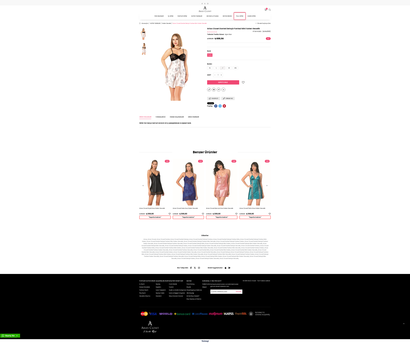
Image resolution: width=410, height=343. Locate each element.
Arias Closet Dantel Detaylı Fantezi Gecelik (168, 243)
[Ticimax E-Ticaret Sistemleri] (205, 341)
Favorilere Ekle (170, 214)
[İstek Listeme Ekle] (214, 89)
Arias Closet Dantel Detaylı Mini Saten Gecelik (246, 243)
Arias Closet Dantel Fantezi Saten (252, 248)
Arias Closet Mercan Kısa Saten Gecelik (219, 208)
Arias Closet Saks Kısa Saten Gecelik (185, 208)
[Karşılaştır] (218, 89)
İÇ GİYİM (170, 16)
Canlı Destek (173, 284)
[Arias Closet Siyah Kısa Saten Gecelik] (155, 182)
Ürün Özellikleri (145, 117)
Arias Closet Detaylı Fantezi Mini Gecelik (217, 254)
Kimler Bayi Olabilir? (193, 296)
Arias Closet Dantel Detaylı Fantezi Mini (226, 239)
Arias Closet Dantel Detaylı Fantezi (201, 239)
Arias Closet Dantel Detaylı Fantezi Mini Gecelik (200, 241)
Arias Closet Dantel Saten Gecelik (185, 252)
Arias (145, 239)
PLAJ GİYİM (239, 16)
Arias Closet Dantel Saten (164, 252)
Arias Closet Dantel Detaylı (179, 239)
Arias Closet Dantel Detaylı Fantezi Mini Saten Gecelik (165, 241)
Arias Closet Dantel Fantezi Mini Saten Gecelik (197, 248)
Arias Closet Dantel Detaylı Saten (176, 246)
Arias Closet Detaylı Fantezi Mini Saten (158, 254)
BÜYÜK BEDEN (227, 16)
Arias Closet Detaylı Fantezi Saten (242, 254)
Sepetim (158, 287)
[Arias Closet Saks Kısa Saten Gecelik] (188, 182)
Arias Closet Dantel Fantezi (250, 246)
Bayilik (189, 287)
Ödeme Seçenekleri (177, 117)
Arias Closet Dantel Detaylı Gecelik (229, 246)
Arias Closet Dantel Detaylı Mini (193, 243)
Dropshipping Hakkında (194, 290)
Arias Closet (152, 239)
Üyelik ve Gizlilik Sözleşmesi (177, 290)
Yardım (171, 287)
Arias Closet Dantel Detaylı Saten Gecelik (202, 246)
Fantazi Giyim (143, 290)
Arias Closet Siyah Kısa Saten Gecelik (152, 208)
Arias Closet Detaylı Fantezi (240, 252)
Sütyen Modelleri (144, 287)
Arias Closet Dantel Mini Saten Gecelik (244, 250)
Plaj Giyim (142, 293)
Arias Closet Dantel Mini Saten (220, 250)
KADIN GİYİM (252, 16)
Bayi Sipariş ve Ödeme (194, 299)
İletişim (204, 287)
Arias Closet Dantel (163, 239)
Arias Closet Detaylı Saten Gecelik (207, 258)
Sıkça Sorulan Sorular (176, 296)
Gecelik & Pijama (144, 296)
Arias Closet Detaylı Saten (186, 258)
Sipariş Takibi (160, 293)
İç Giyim (142, 284)
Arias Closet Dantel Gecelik (206, 252)
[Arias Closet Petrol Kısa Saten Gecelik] (255, 182)
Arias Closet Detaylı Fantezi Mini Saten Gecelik (187, 254)
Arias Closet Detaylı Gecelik (229, 258)
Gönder (239, 292)
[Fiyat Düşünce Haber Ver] (223, 89)
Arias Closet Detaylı (223, 252)
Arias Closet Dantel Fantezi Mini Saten (168, 248)
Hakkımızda (206, 284)
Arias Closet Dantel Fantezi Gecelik (181, 250)
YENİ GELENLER (159, 16)
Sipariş (158, 284)
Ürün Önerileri (193, 117)
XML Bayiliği (190, 293)
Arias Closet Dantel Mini (201, 250)
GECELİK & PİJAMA (212, 16)
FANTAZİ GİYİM (182, 16)
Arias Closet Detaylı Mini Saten (211, 256)
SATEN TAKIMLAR (196, 16)
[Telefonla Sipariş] (209, 89)
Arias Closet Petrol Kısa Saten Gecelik (252, 208)
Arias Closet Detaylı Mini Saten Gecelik (236, 256)
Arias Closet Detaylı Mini (192, 256)
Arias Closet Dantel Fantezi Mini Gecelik (227, 248)
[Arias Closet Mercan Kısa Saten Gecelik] (221, 182)
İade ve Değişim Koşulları (177, 293)
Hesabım (159, 296)
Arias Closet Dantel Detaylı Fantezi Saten (230, 241)
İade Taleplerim (161, 290)
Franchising (190, 284)
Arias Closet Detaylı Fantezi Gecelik (172, 256)
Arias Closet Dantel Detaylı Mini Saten (218, 243)
